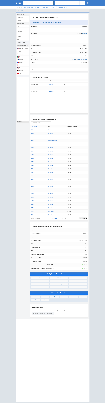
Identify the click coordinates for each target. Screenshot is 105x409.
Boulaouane (40, 287)
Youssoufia (19, 31)
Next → (66, 218)
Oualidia (59, 287)
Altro (18, 39)
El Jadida (19, 28)
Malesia (20, 68)
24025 (32, 179)
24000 (77, 59)
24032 (32, 190)
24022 (32, 172)
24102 (32, 214)
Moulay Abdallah (52, 140)
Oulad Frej (59, 284)
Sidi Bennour (20, 34)
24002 (80, 59)
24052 (32, 197)
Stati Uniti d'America (22, 48)
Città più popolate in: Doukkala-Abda (22, 42)
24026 (32, 183)
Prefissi (37, 7)
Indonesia (20, 54)
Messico (20, 57)
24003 (32, 140)
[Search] (82, 3)
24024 (32, 175)
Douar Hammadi (52, 129)
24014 (32, 165)
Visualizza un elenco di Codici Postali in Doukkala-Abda (46, 22)
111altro (85, 59)
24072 (32, 200)
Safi (18, 26)
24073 (32, 204)
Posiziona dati (20, 17)
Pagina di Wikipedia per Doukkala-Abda (43, 313)
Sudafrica (20, 70)
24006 (32, 151)
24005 (32, 147)
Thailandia (20, 65)
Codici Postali (45, 7)
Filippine (20, 59)
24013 (32, 161)
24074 (32, 207)
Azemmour (19, 36)
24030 (32, 186)
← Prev (52, 218)
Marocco (26, 10)
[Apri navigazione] (87, 3)
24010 (32, 154)
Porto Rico (20, 62)
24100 (32, 211)
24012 (32, 158)
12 (86, 69)
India (19, 51)
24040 (32, 193)
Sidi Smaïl (78, 281)
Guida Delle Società (28, 7)
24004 (32, 144)
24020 (32, 168)
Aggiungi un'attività (62, 7)
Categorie (53, 7)
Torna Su (19, 121)
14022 (73, 59)
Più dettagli (84, 33)
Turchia (19, 73)
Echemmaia (78, 284)
